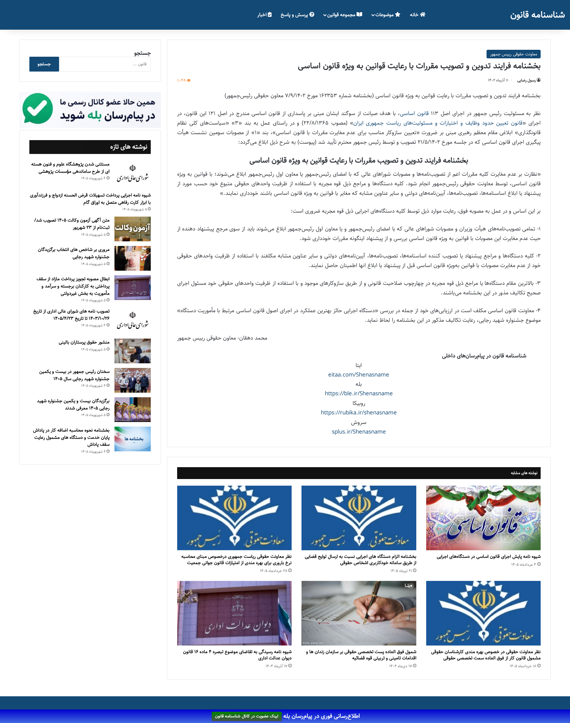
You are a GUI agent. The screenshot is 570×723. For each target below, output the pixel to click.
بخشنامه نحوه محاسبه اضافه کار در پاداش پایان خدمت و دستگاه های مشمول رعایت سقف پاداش (71, 437)
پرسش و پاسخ (295, 14)
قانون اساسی (414, 113)
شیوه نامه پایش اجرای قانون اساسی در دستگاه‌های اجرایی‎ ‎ (487, 556)
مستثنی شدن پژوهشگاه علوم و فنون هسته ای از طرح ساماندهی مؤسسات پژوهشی (70, 168)
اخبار (262, 14)
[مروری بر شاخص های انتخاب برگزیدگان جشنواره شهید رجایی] (132, 258)
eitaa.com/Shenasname (358, 375)
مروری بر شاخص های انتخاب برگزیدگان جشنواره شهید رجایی (74, 253)
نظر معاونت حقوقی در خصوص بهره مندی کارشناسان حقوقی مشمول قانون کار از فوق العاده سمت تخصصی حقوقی (486, 655)
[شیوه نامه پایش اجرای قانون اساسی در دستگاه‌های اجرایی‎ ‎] (483, 518)
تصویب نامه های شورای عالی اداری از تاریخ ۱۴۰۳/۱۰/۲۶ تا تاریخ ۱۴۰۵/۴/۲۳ (71, 315)
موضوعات (385, 14)
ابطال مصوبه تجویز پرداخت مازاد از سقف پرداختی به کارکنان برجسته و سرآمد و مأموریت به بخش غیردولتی (73, 286)
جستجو (142, 53)
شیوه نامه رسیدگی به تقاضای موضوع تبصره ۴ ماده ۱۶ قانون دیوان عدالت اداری (237, 655)
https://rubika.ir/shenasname (359, 412)
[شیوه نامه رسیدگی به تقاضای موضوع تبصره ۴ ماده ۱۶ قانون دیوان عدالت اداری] (234, 613)
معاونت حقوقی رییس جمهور (513, 54)
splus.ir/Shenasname (359, 432)
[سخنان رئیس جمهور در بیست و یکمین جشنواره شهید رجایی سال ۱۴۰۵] (132, 380)
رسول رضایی (526, 80)
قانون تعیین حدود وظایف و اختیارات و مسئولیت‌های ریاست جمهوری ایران (437, 123)
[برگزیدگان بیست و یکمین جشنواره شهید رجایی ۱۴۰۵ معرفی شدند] (132, 409)
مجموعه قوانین (342, 14)
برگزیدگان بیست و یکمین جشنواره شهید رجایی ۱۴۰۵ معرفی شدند (73, 404)
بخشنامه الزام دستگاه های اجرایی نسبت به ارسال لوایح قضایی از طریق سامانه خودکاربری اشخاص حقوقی (360, 559)
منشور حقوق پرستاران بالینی (84, 342)
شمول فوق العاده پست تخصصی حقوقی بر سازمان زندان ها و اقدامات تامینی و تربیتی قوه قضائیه (361, 655)
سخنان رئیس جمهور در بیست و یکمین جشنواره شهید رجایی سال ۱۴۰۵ (74, 375)
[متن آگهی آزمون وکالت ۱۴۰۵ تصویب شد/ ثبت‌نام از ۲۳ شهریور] (132, 229)
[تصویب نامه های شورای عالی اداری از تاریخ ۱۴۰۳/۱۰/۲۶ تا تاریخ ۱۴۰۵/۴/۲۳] (132, 321)
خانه (415, 14)
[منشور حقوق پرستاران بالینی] (132, 351)
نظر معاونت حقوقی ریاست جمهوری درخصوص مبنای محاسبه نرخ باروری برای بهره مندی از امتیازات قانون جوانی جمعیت (236, 559)
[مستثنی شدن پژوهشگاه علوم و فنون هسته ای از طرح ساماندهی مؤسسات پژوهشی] (132, 174)
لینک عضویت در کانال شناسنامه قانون (246, 716)
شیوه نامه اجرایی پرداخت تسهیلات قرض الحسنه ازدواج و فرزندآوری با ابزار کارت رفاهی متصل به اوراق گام (90, 199)
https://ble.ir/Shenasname (359, 393)
